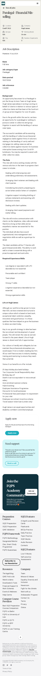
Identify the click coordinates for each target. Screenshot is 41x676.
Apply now (12, 433)
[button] (38, 3)
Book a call (11, 463)
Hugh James (25, 28)
